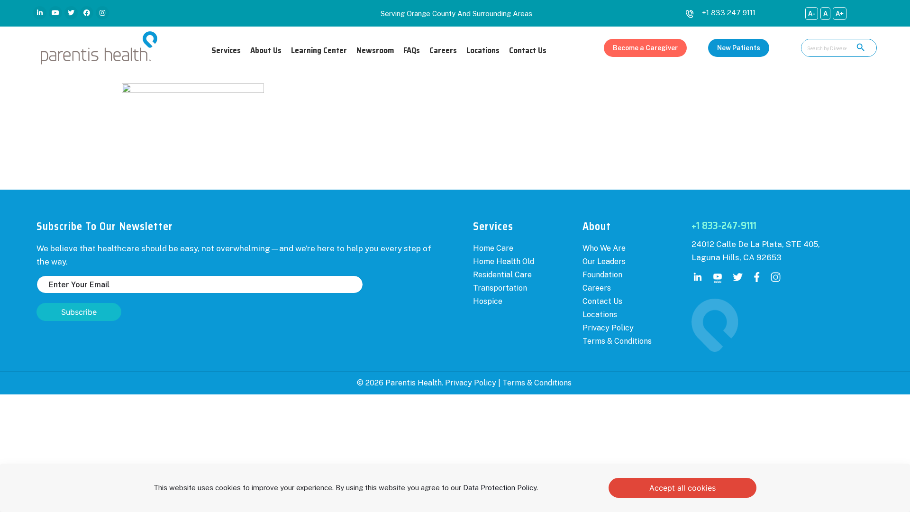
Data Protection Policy (500, 488)
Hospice (487, 301)
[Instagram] (102, 12)
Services (226, 50)
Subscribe (79, 312)
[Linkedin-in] (39, 12)
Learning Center (319, 50)
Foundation (602, 274)
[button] (645, 48)
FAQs (411, 50)
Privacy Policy (608, 327)
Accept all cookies (682, 488)
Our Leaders (604, 261)
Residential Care (502, 274)
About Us (266, 50)
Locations (483, 50)
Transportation (500, 288)
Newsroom (375, 50)
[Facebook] (86, 12)
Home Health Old (503, 261)
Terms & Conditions (617, 341)
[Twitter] (71, 12)
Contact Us (527, 50)
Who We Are (604, 248)
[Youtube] (55, 12)
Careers (443, 50)
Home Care (493, 248)
